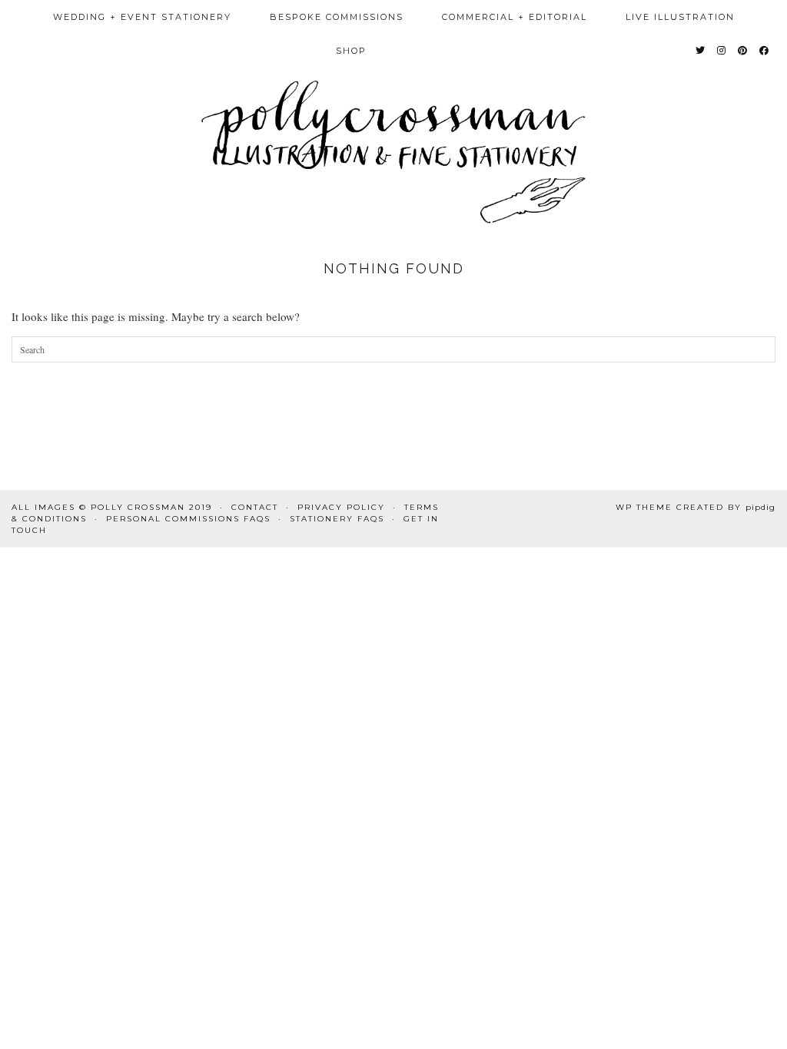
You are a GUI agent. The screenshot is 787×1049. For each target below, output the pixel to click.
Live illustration (680, 17)
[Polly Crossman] (393, 111)
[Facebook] (764, 51)
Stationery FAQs (337, 519)
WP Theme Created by (695, 507)
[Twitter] (701, 51)
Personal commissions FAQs (188, 519)
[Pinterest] (743, 51)
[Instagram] (722, 51)
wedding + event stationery (142, 17)
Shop (351, 50)
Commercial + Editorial (514, 17)
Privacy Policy (341, 507)
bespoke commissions (336, 17)
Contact (254, 507)
